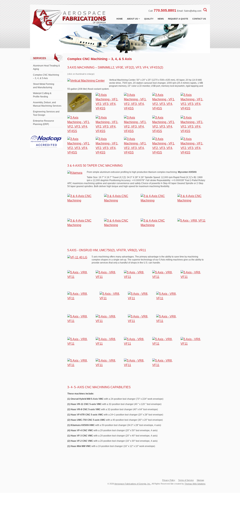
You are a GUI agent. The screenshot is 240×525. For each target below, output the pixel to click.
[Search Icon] (205, 10)
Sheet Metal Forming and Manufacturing (43, 86)
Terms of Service (186, 480)
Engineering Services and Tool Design (46, 113)
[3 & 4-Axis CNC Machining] (81, 200)
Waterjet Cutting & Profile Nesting (42, 95)
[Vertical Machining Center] (86, 80)
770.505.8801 (165, 10)
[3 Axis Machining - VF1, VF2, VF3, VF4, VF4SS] (79, 111)
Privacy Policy (168, 480)
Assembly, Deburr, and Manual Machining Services (47, 104)
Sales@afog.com (192, 11)
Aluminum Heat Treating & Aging (46, 67)
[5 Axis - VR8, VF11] (191, 220)
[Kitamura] (74, 173)
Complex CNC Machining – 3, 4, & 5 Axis (46, 77)
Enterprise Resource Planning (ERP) (43, 123)
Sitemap (200, 480)
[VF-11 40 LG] (77, 257)
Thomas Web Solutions (195, 483)
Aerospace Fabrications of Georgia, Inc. (132, 483)
